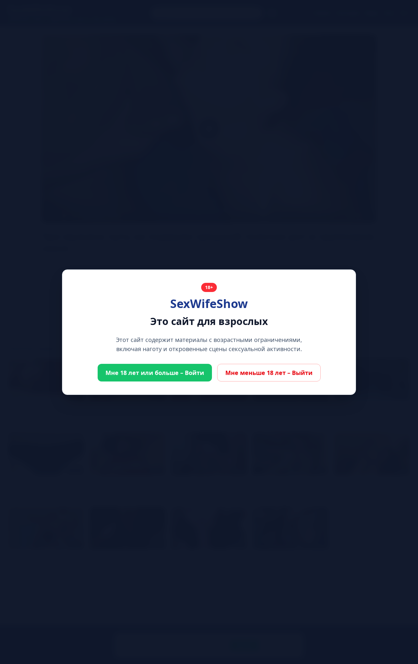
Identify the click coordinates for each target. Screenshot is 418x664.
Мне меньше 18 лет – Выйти (269, 373)
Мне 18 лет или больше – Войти (154, 373)
